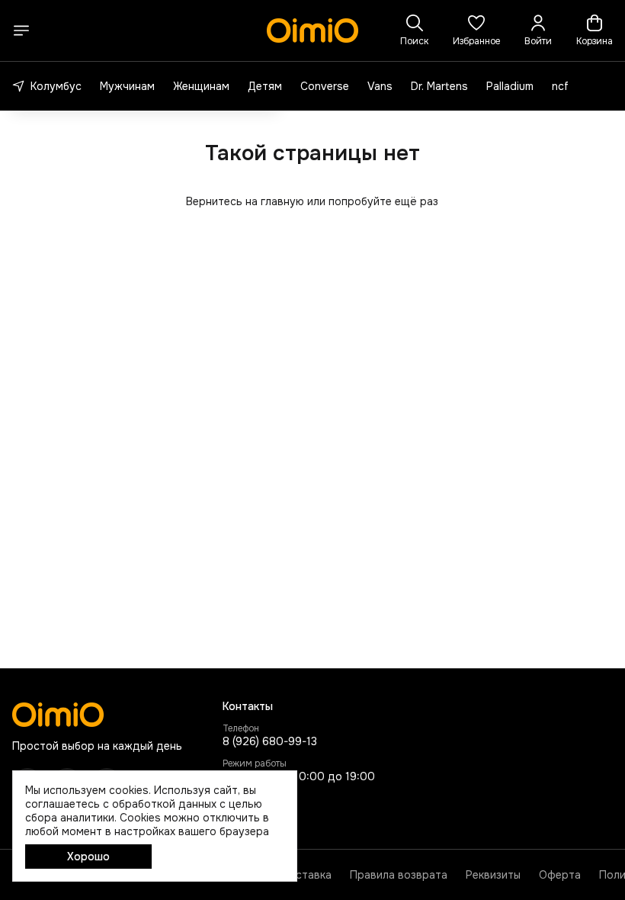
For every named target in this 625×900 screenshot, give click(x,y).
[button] (476, 30)
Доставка (306, 875)
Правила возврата (398, 875)
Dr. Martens (439, 86)
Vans (380, 86)
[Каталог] (21, 30)
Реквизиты (493, 875)
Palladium (510, 86)
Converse (324, 86)
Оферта (560, 875)
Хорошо (88, 856)
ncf (560, 86)
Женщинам (201, 86)
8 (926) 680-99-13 (270, 741)
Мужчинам (127, 86)
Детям (265, 86)
